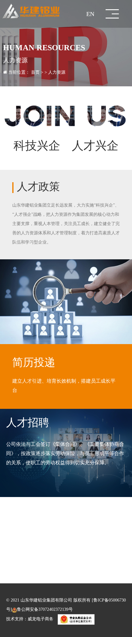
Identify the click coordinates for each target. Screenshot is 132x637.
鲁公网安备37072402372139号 (45, 609)
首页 (35, 72)
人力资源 (56, 72)
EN (90, 13)
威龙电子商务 (40, 619)
